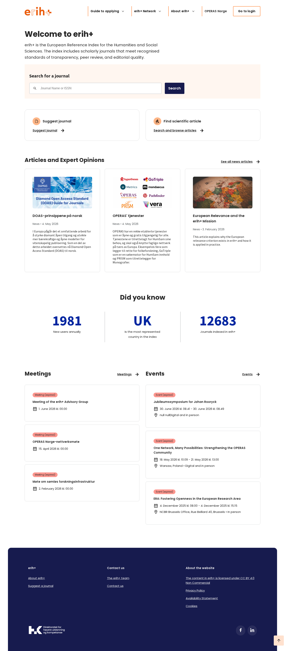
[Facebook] (240, 630)
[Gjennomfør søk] (35, 88)
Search (174, 88)
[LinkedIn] (252, 630)
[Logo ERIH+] (38, 11)
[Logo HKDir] (46, 630)
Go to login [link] (246, 11)
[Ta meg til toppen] (279, 641)
